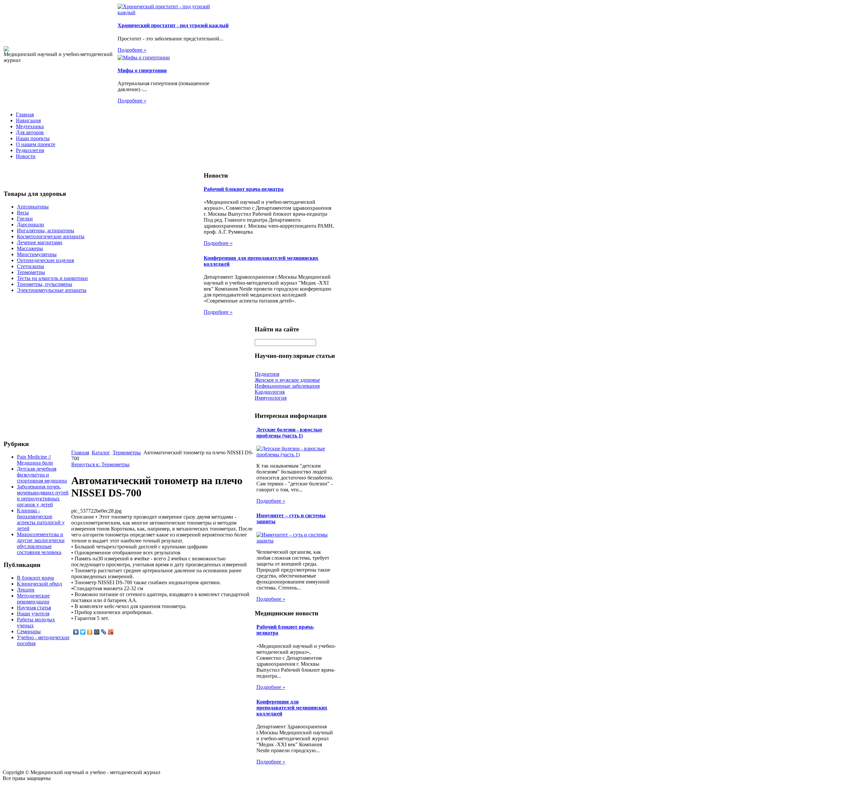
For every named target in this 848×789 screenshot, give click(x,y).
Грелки (25, 218)
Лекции (25, 589)
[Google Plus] (110, 632)
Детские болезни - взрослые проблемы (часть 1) (289, 432)
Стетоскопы (30, 266)
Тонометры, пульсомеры (44, 284)
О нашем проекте (35, 144)
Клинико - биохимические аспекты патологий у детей (41, 519)
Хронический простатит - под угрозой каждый (173, 25)
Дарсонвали (30, 224)
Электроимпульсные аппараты (51, 290)
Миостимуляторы (37, 254)
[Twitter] (83, 632)
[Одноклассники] (89, 632)
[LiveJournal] (103, 632)
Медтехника (30, 126)
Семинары (29, 631)
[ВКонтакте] (76, 632)
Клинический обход (39, 584)
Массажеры (30, 248)
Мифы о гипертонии (142, 70)
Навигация (28, 120)
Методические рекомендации (33, 598)
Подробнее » (132, 50)
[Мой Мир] (96, 632)
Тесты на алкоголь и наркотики (52, 278)
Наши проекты (33, 138)
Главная (25, 114)
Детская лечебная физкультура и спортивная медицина (42, 474)
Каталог (101, 452)
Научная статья (34, 607)
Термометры (31, 272)
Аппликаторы (33, 206)
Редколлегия (30, 150)
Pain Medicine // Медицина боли (35, 460)
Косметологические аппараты (50, 236)
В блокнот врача (35, 578)
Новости (25, 156)
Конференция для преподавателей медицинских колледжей (291, 707)
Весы (23, 212)
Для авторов (30, 132)
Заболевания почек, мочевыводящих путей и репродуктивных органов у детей (43, 495)
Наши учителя (33, 613)
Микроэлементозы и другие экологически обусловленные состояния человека (41, 543)
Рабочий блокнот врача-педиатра (244, 189)
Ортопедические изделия (45, 260)
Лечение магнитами (39, 242)
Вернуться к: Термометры (100, 464)
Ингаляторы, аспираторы (45, 230)
